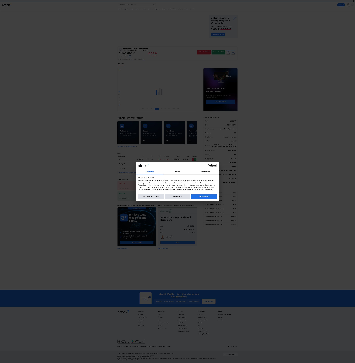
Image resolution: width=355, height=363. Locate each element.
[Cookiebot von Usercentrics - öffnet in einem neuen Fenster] (209, 165)
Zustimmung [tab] (150, 171)
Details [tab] (177, 171)
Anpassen (176, 196)
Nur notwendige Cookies (151, 196)
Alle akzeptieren (204, 196)
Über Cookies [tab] (205, 171)
